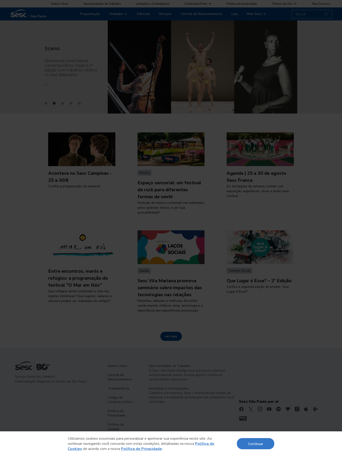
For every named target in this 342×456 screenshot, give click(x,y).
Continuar (255, 443)
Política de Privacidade (141, 448)
